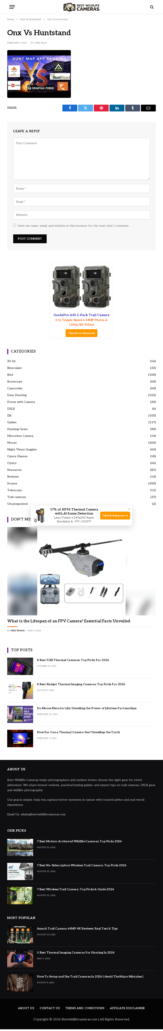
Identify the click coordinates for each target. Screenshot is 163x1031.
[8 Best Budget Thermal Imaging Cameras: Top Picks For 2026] (20, 690)
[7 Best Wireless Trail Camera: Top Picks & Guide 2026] (20, 895)
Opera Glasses (17, 456)
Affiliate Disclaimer (127, 1008)
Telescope (14, 490)
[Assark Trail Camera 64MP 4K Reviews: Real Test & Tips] (20, 934)
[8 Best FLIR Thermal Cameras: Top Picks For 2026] (20, 666)
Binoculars (14, 368)
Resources (14, 470)
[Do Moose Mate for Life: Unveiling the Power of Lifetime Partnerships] (20, 714)
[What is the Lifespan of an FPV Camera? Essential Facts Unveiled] (81, 571)
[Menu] (12, 7)
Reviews (13, 476)
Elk (9, 415)
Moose (12, 442)
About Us (26, 1008)
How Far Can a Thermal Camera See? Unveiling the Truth (78, 732)
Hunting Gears (17, 429)
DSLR (11, 409)
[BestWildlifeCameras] (81, 7)
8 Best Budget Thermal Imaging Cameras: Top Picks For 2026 (81, 684)
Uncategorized (17, 504)
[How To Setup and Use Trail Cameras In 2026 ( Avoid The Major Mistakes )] (20, 982)
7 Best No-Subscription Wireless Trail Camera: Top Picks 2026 (81, 865)
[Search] (151, 7)
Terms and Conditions (85, 1008)
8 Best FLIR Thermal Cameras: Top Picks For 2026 (73, 660)
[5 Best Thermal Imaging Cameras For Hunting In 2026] (20, 958)
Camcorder (14, 388)
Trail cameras (16, 497)
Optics (12, 463)
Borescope (14, 381)
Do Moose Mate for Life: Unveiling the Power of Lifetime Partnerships (86, 708)
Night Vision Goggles (22, 449)
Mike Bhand (18, 630)
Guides (12, 422)
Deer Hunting (17, 395)
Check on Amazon (81, 333)
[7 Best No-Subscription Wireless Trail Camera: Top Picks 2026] (20, 871)
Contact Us (50, 1008)
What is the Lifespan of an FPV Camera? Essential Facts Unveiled (68, 621)
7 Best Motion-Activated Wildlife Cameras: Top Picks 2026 (79, 841)
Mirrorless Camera (20, 436)
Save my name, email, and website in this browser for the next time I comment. (73, 226)
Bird (10, 375)
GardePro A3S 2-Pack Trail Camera (81, 319)
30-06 (11, 361)
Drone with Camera (21, 402)
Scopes (12, 483)
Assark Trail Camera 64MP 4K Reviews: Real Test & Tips (77, 928)
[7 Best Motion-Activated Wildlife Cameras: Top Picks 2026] (20, 847)
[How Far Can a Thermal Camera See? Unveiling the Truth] (20, 738)
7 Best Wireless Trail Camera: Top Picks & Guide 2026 (75, 889)
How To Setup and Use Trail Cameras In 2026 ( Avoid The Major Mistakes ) (90, 976)
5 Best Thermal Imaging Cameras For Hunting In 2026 (76, 952)
